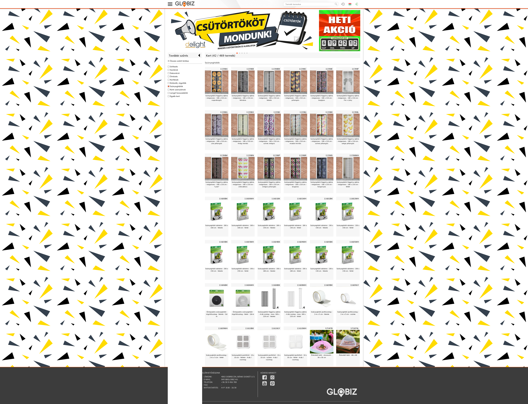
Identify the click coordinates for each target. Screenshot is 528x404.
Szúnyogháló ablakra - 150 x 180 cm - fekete (269, 269)
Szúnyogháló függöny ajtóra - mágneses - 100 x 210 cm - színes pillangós (321, 141)
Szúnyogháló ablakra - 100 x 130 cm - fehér (295, 226)
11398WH (354, 155)
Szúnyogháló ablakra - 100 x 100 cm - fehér (243, 226)
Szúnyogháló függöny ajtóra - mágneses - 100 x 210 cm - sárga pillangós (348, 141)
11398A (223, 68)
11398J (303, 112)
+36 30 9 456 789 (229, 382)
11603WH (249, 241)
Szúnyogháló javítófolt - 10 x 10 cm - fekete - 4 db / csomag (243, 357)
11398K (328, 112)
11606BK (223, 284)
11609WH (222, 328)
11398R (302, 155)
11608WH (301, 284)
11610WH (301, 328)
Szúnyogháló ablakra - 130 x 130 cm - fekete (321, 269)
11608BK (276, 284)
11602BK (328, 198)
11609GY (354, 284)
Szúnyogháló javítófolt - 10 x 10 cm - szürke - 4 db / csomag (269, 357)
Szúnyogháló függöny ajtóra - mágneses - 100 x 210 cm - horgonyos (321, 184)
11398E (329, 68)
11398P (276, 155)
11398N (250, 155)
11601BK (276, 198)
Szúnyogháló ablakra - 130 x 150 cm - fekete (321, 226)
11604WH (301, 241)
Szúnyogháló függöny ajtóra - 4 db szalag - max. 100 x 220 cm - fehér (295, 314)
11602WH (354, 198)
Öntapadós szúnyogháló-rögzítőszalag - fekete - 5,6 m (216, 314)
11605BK (328, 241)
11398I (276, 112)
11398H (250, 112)
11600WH (249, 198)
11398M (224, 155)
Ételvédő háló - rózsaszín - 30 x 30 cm (321, 356)
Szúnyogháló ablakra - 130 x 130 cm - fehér (348, 269)
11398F (355, 68)
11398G (223, 112)
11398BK (276, 68)
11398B (250, 68)
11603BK (223, 241)
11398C (302, 68)
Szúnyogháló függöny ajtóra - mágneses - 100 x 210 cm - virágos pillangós (269, 184)
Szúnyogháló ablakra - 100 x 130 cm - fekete (269, 226)
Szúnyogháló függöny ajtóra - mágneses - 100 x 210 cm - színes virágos (269, 141)
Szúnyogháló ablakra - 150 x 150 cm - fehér (243, 269)
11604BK (276, 241)
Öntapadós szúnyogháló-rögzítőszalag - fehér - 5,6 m (243, 313)
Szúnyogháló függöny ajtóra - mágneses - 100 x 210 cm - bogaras (295, 184)
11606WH (249, 284)
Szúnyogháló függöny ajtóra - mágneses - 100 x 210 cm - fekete (269, 97)
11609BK (328, 284)
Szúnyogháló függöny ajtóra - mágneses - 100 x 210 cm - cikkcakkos (243, 184)
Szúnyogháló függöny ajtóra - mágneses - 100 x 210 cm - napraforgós (216, 97)
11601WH (301, 198)
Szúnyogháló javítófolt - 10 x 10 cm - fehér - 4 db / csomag (295, 357)
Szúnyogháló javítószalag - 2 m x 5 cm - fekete (321, 313)
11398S (329, 155)
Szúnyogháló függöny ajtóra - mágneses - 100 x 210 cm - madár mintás (295, 141)
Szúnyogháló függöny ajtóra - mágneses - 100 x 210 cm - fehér (348, 184)
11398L (355, 112)
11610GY (276, 328)
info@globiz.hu (229, 379)
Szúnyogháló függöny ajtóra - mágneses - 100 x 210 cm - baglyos (321, 97)
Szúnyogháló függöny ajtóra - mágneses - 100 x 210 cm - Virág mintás (243, 141)
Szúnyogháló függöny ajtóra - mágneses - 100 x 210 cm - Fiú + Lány (348, 97)
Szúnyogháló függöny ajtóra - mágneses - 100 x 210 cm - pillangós (295, 97)
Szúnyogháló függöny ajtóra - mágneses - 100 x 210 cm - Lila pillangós (216, 141)
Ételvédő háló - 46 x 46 (348, 355)
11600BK (223, 198)
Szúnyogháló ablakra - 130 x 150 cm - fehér (348, 226)
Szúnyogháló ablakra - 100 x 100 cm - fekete (216, 226)
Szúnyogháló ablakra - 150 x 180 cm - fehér (295, 269)
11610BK (249, 328)
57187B (328, 328)
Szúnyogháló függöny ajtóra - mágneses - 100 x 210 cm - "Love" (216, 184)
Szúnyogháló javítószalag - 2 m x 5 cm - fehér (216, 356)
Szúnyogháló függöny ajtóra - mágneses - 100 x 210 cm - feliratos (243, 97)
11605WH (354, 241)
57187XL (355, 328)
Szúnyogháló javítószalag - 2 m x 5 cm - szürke (348, 313)
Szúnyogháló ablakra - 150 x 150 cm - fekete (216, 269)
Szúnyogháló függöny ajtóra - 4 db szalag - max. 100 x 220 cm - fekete (269, 314)
